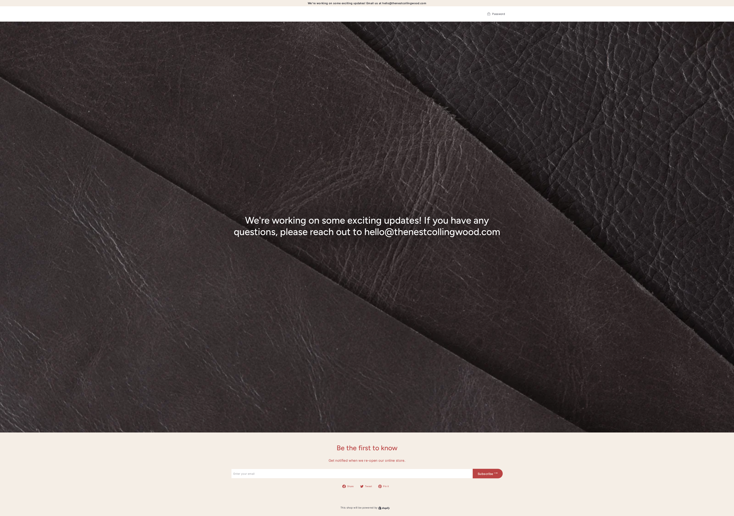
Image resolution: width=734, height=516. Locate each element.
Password (498, 13)
